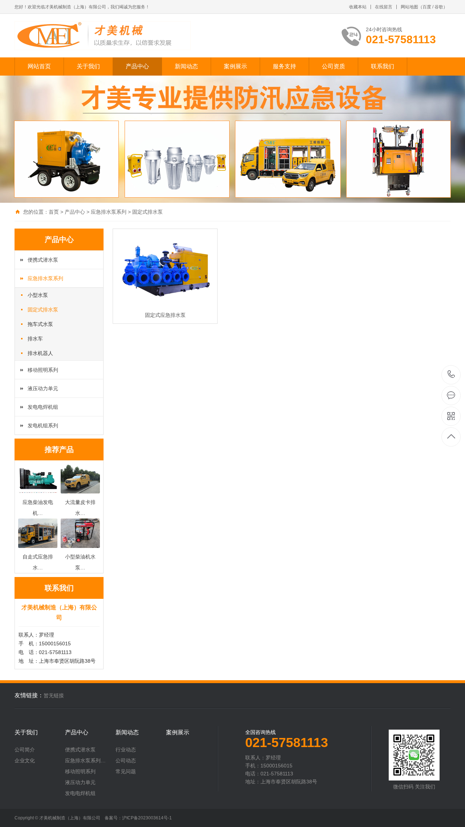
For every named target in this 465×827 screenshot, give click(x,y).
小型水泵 (38, 295)
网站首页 (39, 66)
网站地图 (409, 6)
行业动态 (126, 749)
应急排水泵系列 (108, 212)
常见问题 (126, 771)
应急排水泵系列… (85, 760)
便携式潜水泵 (43, 260)
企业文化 (25, 760)
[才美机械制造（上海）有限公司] (103, 35)
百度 (426, 6)
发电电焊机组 (43, 407)
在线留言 (383, 6)
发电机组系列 (43, 425)
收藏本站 (358, 6)
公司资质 (333, 66)
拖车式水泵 (40, 324)
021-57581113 (451, 374)
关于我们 (88, 66)
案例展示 (235, 66)
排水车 (35, 339)
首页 (54, 212)
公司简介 (25, 749)
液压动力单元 (43, 388)
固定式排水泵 (147, 212)
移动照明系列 (43, 370)
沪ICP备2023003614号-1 (147, 817)
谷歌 (438, 6)
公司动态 (126, 760)
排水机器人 (40, 353)
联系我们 (382, 66)
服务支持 (284, 66)
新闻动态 (186, 66)
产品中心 (137, 66)
